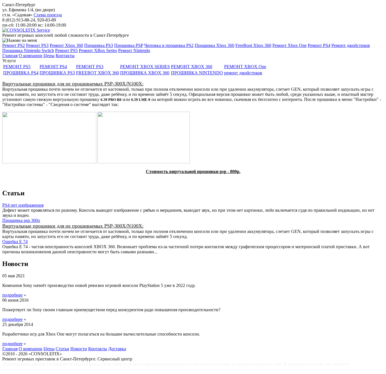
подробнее (12, 295)
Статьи (62, 348)
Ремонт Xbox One (289, 45)
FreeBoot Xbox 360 (253, 45)
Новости (78, 348)
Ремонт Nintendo (134, 50)
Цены (49, 55)
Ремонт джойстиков (350, 45)
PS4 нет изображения (23, 205)
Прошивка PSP (128, 45)
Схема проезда (48, 14)
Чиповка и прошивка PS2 (169, 45)
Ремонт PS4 (319, 45)
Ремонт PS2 (13, 45)
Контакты (65, 55)
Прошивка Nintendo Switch (28, 50)
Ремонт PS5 (66, 50)
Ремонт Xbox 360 (66, 45)
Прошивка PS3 (98, 45)
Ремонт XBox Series (98, 50)
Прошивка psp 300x (21, 220)
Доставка (117, 348)
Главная (10, 55)
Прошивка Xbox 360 (214, 45)
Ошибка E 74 (15, 241)
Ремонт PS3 (37, 45)
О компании (30, 55)
